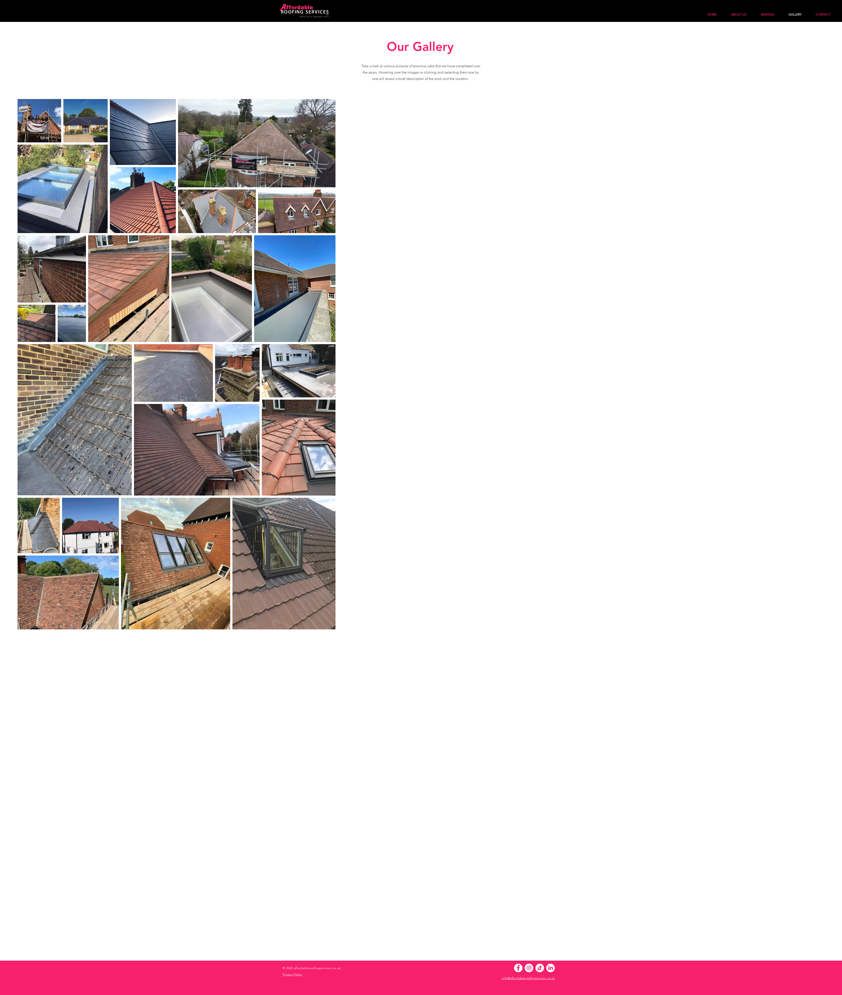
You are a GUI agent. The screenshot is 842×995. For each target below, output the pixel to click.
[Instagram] (529, 968)
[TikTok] (539, 968)
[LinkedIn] (550, 968)
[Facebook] (518, 968)
